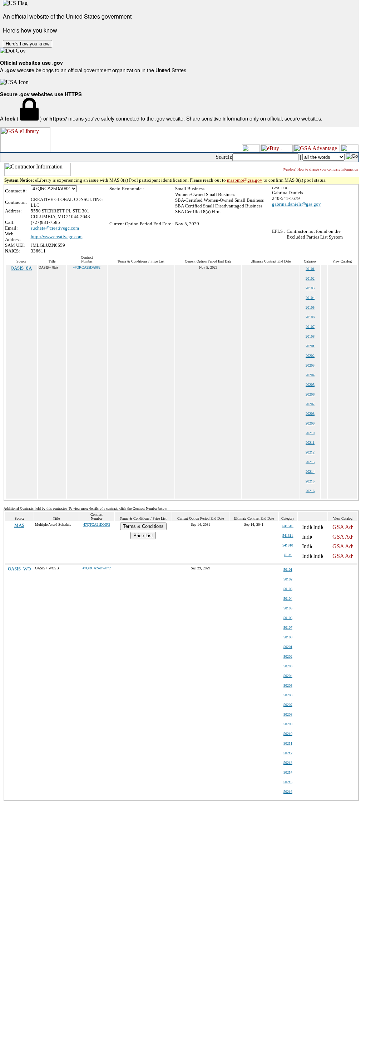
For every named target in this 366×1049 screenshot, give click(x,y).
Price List (143, 535)
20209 (310, 423)
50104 (287, 599)
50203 (287, 666)
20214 (310, 472)
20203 (310, 365)
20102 (310, 278)
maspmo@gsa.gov (244, 180)
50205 (287, 685)
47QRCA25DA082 (86, 267)
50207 (287, 705)
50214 (287, 772)
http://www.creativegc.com (57, 236)
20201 (310, 346)
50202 (287, 656)
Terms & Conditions (143, 526)
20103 (310, 288)
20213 (310, 462)
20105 (310, 307)
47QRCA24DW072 (97, 568)
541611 (287, 536)
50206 (287, 695)
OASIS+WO (19, 569)
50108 (287, 637)
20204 (310, 375)
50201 (287, 647)
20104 (310, 298)
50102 (287, 579)
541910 (287, 545)
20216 (310, 491)
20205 (310, 385)
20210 (310, 433)
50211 (287, 743)
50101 (287, 570)
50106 (287, 618)
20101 (310, 269)
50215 (287, 782)
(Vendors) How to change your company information (320, 169)
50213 (287, 763)
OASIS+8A (21, 268)
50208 (287, 714)
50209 (287, 724)
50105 (287, 608)
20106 (310, 317)
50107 (287, 627)
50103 (287, 589)
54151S (287, 526)
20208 (310, 414)
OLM (288, 555)
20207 (310, 404)
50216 (287, 792)
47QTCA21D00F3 (96, 524)
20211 (310, 443)
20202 (310, 356)
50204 (287, 676)
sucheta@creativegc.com (55, 228)
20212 (310, 452)
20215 (310, 481)
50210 (287, 734)
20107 (310, 327)
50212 (287, 753)
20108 (310, 336)
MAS (19, 525)
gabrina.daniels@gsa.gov (296, 204)
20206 (310, 394)
